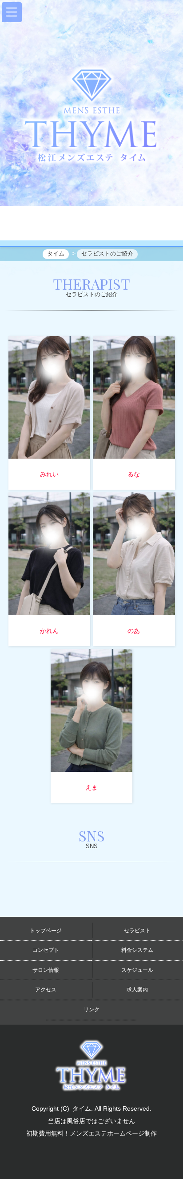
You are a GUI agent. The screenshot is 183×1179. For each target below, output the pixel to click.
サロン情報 (45, 970)
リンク (91, 1009)
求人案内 (137, 989)
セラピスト (137, 930)
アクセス (45, 989)
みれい (49, 474)
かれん (49, 630)
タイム (81, 1108)
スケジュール (137, 970)
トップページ (46, 930)
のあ (133, 630)
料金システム (137, 950)
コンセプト (45, 950)
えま (91, 787)
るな (133, 474)
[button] (12, 12)
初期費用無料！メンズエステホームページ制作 (91, 1133)
